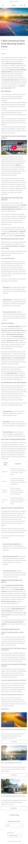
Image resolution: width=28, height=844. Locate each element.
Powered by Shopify (17, 841)
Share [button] (4, 53)
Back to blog (15, 815)
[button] (3, 5)
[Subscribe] (21, 825)
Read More (14, 742)
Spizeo (11, 841)
